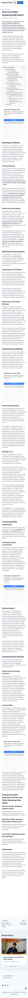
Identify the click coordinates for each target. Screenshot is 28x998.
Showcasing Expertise (13, 80)
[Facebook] (3, 985)
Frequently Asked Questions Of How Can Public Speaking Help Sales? (14, 93)
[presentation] (14, 946)
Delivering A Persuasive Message (16, 77)
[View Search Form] (15, 2)
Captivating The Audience (14, 75)
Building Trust (12, 81)
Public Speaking (6, 9)
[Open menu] (25, 3)
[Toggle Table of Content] (23, 67)
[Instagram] (8, 985)
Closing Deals (12, 91)
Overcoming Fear (12, 70)
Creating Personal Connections (15, 84)
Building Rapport (12, 86)
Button (20, 2)
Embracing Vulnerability (14, 72)
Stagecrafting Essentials (22, 922)
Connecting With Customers (13, 83)
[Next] (24, 951)
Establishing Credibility (11, 78)
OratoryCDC (6, 18)
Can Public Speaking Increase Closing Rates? (15, 102)
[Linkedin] (5, 985)
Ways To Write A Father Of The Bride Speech (7, 923)
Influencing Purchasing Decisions (16, 89)
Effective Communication (12, 74)
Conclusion (8, 104)
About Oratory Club (9, 975)
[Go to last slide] (4, 951)
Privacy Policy (7, 977)
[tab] (11, 966)
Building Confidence (10, 69)
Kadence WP (14, 994)
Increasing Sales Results (12, 88)
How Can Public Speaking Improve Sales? (16, 96)
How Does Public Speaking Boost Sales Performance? (16, 99)
